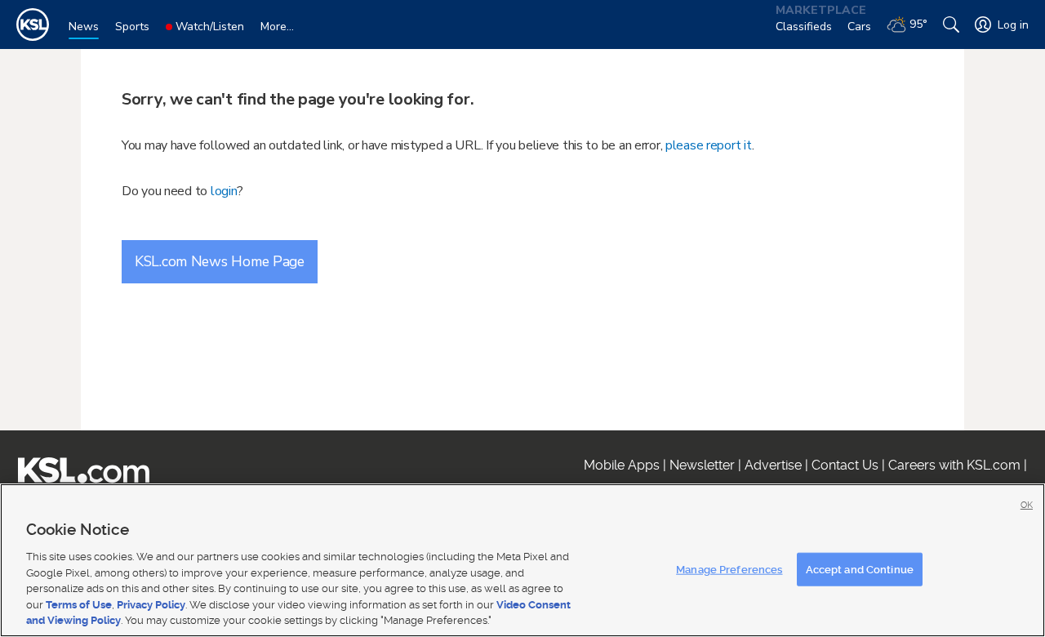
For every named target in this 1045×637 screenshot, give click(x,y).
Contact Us (845, 465)
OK (1027, 505)
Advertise (773, 465)
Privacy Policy (151, 605)
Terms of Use (79, 605)
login (224, 191)
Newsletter (702, 465)
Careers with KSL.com (954, 465)
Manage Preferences (729, 569)
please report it (708, 145)
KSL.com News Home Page (220, 261)
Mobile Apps (622, 465)
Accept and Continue (860, 569)
